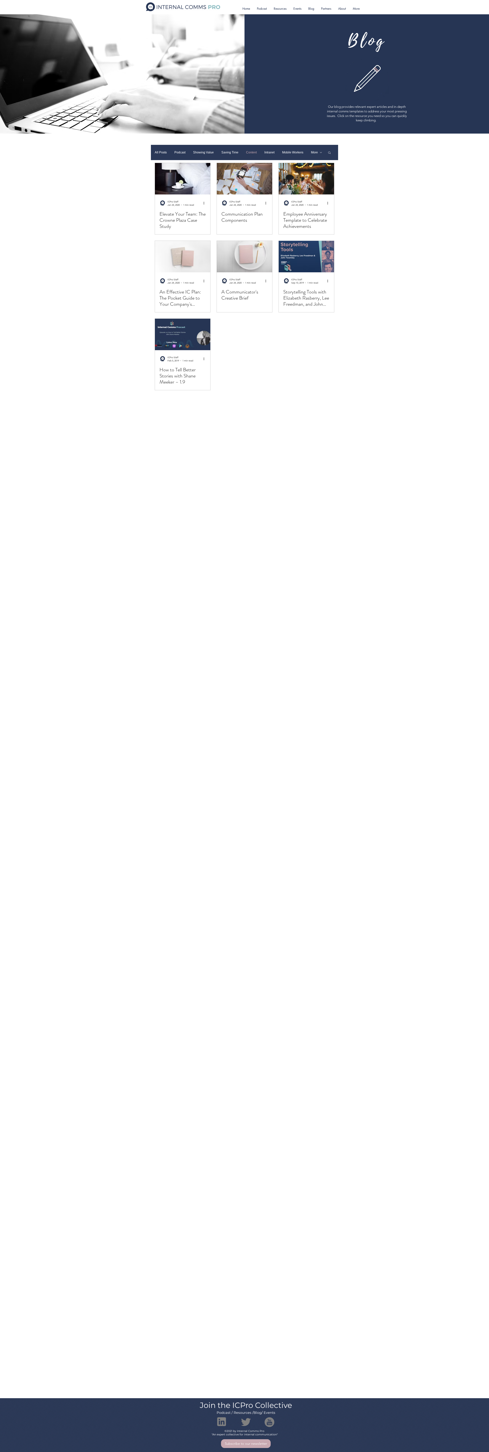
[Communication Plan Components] (244, 178)
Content (251, 152)
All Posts (161, 152)
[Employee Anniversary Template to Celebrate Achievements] (306, 178)
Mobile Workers (292, 152)
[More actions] (205, 203)
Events (269, 1413)
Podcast (179, 152)
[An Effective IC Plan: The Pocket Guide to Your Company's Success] (182, 256)
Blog (257, 1413)
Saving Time (229, 152)
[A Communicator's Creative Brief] (244, 256)
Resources (242, 1413)
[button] (329, 153)
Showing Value (203, 152)
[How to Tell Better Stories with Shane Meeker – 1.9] (182, 334)
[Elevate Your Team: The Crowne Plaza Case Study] (182, 178)
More (314, 152)
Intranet (269, 152)
